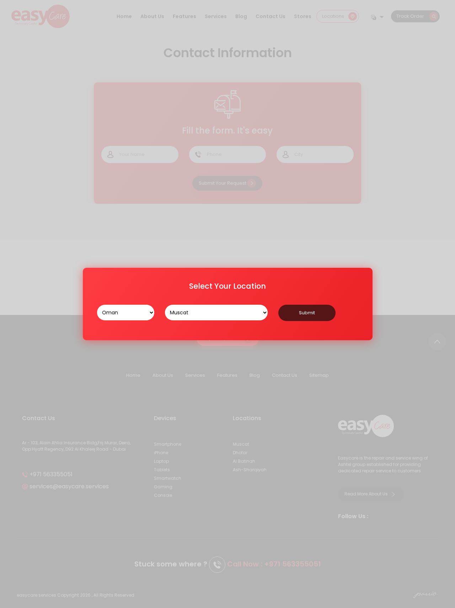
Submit (307, 312)
